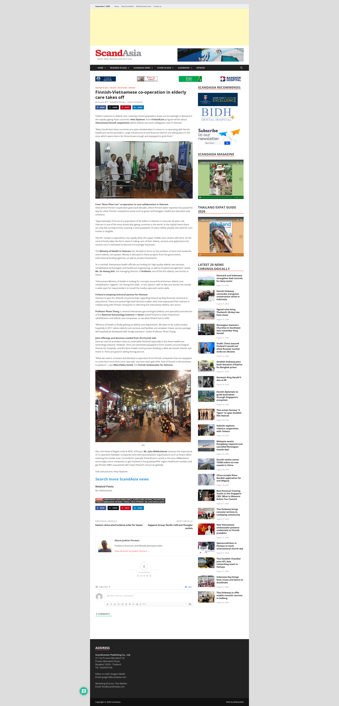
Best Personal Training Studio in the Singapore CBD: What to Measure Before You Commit (229, 495)
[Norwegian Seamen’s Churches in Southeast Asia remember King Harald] (206, 325)
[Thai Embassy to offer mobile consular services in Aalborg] (206, 592)
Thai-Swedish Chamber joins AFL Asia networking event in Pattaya (229, 562)
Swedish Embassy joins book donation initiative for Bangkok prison (229, 364)
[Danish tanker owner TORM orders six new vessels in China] (206, 459)
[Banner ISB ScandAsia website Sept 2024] (210, 60)
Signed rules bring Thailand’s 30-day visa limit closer (228, 312)
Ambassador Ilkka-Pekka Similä (118, 499)
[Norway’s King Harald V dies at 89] (206, 377)
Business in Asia (118, 67)
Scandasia (115, 702)
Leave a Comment (135, 102)
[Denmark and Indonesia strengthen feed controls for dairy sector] (206, 275)
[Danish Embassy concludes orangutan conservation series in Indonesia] (206, 291)
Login (189, 587)
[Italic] (111, 604)
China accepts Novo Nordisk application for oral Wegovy (229, 478)
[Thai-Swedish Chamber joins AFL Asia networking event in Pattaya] (206, 559)
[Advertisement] (169, 27)
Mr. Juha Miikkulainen (155, 502)
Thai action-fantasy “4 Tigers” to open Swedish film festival (229, 413)
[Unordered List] (126, 604)
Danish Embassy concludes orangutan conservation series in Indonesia (228, 295)
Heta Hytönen (137, 502)
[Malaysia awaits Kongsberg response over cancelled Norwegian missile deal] (206, 441)
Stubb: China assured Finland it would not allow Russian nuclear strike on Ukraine (228, 347)
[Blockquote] (130, 604)
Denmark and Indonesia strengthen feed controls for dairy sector (230, 278)
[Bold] (107, 604)
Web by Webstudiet (235, 702)
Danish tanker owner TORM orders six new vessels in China (228, 462)
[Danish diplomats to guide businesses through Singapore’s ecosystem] (206, 392)
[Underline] (115, 604)
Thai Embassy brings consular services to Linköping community (228, 512)
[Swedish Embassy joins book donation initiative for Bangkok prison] (206, 362)
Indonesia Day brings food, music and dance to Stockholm (230, 580)
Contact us (157, 6)
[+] (144, 604)
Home (116, 6)
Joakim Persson (118, 102)
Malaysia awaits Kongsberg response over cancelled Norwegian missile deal (230, 445)
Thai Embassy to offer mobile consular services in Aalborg (229, 595)
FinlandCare (159, 499)
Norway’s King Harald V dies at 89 (229, 379)
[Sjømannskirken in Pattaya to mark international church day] (206, 543)
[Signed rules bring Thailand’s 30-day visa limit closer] (206, 309)
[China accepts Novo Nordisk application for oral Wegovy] (206, 475)
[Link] (137, 604)
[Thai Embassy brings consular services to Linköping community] (206, 509)
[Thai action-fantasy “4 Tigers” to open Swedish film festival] (206, 410)
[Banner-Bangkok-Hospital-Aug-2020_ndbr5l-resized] (230, 80)
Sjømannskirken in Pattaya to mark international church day (230, 546)
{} (141, 604)
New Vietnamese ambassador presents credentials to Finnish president (228, 528)
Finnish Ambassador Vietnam (109, 502)
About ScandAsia (127, 6)
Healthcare (122, 88)
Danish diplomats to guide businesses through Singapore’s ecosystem (227, 395)
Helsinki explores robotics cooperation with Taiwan (227, 428)
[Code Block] (133, 604)
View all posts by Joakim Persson (132, 551)
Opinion (200, 67)
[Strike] (119, 604)
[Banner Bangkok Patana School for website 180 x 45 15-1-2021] (105, 80)
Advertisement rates (143, 6)
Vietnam (131, 88)
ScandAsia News (142, 67)
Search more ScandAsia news (122, 478)
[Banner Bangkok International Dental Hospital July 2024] (218, 120)
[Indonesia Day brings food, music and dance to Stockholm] (206, 577)
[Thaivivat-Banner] (190, 81)
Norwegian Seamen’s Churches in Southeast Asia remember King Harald (228, 329)
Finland (113, 88)
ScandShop (183, 67)
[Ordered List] (122, 604)
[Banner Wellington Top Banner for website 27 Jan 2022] (147, 80)
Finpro (126, 502)
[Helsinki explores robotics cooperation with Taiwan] (206, 426)
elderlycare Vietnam (142, 499)
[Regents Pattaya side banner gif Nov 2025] (218, 105)
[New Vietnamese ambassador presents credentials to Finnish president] (206, 525)
